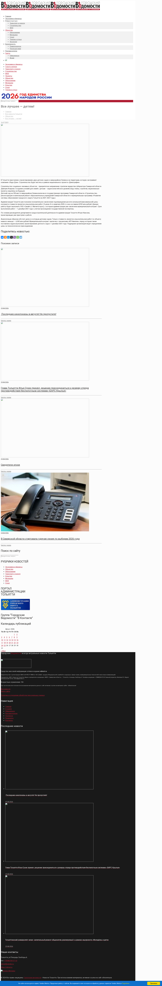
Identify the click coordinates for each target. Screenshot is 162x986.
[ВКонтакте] (2, 237)
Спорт (7, 87)
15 (15, 640)
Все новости (5, 689)
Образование (10, 81)
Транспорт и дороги (12, 69)
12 (7, 640)
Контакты (9, 720)
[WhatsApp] (17, 237)
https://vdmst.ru (6, 967)
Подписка (9, 716)
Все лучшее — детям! (13, 119)
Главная (8, 112)
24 (2, 645)
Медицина (9, 83)
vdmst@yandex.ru (7, 964)
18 (5, 643)
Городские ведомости (32, 978)
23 (17, 643)
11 (5, 640)
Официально (10, 711)
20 (10, 643)
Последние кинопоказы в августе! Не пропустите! (28, 314)
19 (7, 643)
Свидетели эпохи (10, 464)
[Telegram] (20, 237)
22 (15, 643)
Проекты (8, 76)
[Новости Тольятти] (50, 10)
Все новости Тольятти (13, 114)
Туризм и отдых (11, 90)
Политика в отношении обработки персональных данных (23, 695)
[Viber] (14, 237)
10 (2, 640)
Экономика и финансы (13, 64)
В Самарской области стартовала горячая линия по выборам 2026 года (40, 538)
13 (10, 640)
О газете (8, 709)
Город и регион (11, 67)
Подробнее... (126, 983)
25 (5, 645)
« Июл (3, 651)
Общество (9, 78)
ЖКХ (7, 74)
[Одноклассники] (5, 237)
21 (12, 643)
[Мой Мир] (8, 237)
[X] (11, 237)
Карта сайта (5, 691)
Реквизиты (9, 718)
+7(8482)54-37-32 (10, 961)
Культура (8, 85)
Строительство (11, 71)
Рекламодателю (11, 713)
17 (2, 643)
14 (12, 640)
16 (17, 640)
